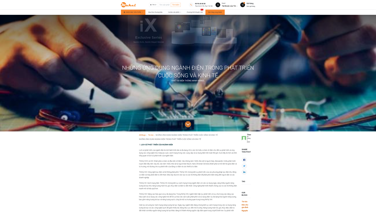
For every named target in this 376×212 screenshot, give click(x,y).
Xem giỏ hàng (251, 6)
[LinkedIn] (244, 172)
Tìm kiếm (175, 5)
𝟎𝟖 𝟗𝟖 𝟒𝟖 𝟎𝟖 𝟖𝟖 (200, 4)
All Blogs (142, 135)
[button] (153, 5)
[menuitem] (155, 12)
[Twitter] (244, 166)
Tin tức (151, 135)
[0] (242, 4)
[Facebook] (244, 160)
